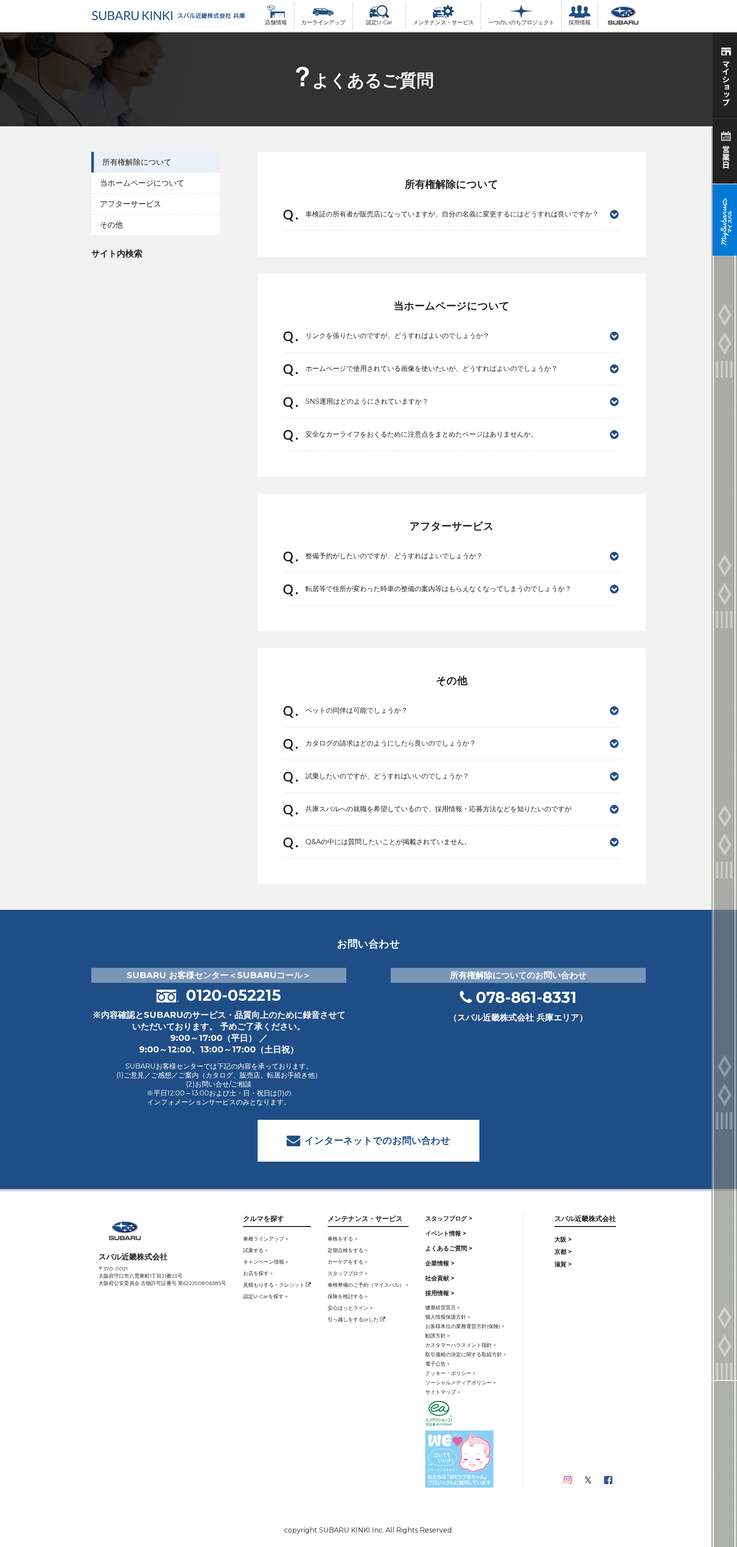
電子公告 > (437, 1364)
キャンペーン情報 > (265, 1262)
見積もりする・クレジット (274, 1285)
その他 (111, 225)
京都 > (563, 1252)
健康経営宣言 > (442, 1307)
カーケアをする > (348, 1262)
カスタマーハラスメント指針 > (460, 1345)
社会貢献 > (439, 1278)
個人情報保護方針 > (447, 1317)
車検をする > (342, 1238)
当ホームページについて (142, 183)
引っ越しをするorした (354, 1319)
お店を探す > (258, 1273)
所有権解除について (136, 162)
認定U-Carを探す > (265, 1296)
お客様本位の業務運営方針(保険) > (465, 1326)
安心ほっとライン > (350, 1308)
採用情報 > (439, 1293)
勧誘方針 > (437, 1335)
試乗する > (255, 1250)
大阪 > (563, 1239)
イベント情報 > (445, 1233)
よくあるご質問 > (448, 1248)
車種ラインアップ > (265, 1238)
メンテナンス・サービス (443, 22)
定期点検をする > (348, 1250)
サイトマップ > (442, 1392)
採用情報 (580, 22)
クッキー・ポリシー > (450, 1373)
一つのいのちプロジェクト (521, 22)
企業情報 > (439, 1263)
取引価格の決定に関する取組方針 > (465, 1354)
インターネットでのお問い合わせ (377, 1140)
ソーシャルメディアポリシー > (460, 1382)
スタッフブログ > (348, 1273)
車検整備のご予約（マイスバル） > (368, 1285)
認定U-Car (379, 22)
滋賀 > (563, 1264)
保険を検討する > (348, 1296)
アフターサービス (130, 204)
